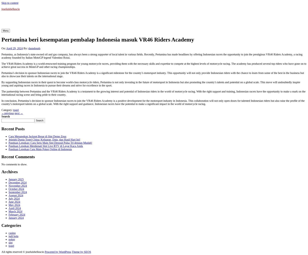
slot (10, 242)
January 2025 (16, 179)
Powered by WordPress (58, 251)
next (19, 113)
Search (5, 116)
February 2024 (17, 214)
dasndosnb (34, 48)
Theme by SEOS (81, 251)
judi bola (13, 236)
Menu (6, 30)
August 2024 (16, 195)
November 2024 (18, 185)
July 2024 (14, 198)
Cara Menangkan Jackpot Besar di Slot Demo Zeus (37, 136)
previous (7, 113)
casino (12, 233)
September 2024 (18, 192)
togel (16, 110)
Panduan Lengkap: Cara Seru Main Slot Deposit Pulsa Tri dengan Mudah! (50, 142)
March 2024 (15, 211)
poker (12, 239)
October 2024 (16, 188)
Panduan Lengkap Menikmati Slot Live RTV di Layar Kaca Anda (46, 146)
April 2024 (15, 208)
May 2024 (14, 205)
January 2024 (16, 217)
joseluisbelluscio (10, 9)
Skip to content (9, 2)
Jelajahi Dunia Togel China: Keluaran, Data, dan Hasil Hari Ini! (44, 139)
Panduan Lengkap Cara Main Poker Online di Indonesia (40, 149)
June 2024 (14, 201)
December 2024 (18, 182)
